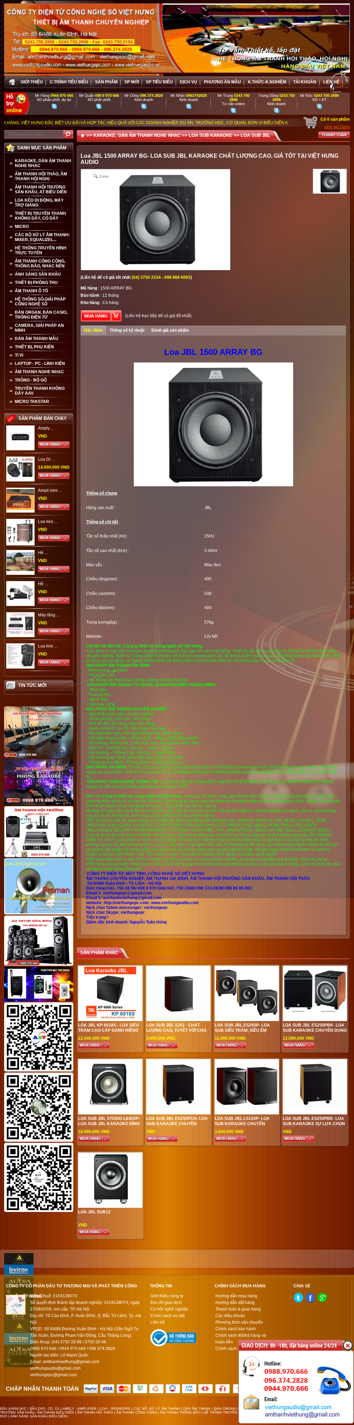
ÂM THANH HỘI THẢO (95, 1412)
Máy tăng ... (48, 615)
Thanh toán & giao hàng (238, 1309)
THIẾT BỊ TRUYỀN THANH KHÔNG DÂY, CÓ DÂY (40, 216)
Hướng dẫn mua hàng (236, 1296)
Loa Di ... (46, 459)
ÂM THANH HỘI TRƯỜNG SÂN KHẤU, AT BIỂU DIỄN (41, 189)
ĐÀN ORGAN (224, 1408)
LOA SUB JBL (255, 135)
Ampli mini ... (50, 490)
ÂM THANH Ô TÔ (31, 290)
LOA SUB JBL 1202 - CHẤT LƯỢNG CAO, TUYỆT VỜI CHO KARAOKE (176, 1030)
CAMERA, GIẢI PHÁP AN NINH (39, 328)
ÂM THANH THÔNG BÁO (180, 1412)
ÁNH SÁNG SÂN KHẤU (38, 274)
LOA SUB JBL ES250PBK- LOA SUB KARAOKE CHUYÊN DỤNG (315, 1028)
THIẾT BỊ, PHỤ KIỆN (34, 346)
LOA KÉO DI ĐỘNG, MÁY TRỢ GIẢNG (39, 203)
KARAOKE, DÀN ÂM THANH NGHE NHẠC (43, 163)
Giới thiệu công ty (166, 1296)
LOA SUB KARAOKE (210, 135)
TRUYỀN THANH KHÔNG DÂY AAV (40, 391)
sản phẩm (106, 82)
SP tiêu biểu (159, 82)
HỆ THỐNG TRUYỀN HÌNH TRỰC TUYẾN (40, 250)
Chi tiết (210, 636)
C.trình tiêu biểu (69, 82)
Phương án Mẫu (222, 82)
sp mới (131, 82)
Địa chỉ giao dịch (166, 1302)
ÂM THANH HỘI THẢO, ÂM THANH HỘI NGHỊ (41, 176)
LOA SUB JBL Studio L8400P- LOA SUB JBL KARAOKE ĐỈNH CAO (109, 1123)
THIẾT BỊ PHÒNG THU (36, 282)
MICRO (22, 226)
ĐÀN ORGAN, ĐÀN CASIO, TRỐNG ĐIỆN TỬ (41, 315)
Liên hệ (331, 82)
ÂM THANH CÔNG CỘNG (136, 1412)
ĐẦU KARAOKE (13, 1408)
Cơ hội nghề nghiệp (169, 1309)
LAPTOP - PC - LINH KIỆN (40, 363)
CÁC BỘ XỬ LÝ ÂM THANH (157, 1408)
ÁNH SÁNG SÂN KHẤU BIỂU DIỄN (38, 1416)
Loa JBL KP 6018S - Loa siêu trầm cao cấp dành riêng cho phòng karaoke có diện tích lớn (108, 1033)
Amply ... (46, 428)
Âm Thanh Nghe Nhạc (39, 371)
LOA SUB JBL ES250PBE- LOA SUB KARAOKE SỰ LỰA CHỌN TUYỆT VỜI (314, 1123)
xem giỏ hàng (337, 127)
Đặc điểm (93, 330)
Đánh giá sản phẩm (170, 330)
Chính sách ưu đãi (167, 1315)
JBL (208, 507)
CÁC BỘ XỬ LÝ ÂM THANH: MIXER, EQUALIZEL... (42, 237)
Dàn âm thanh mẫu (36, 338)
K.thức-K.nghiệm (267, 82)
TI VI (19, 355)
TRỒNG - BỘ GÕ (31, 380)
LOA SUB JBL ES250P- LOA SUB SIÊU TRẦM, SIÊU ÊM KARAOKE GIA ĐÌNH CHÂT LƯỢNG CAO (242, 1033)
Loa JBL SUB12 (94, 1212)
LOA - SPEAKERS (115, 1408)
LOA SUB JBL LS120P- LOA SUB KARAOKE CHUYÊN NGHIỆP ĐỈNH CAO (242, 1123)
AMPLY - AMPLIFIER (79, 1408)
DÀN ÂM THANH (196, 1408)
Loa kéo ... (47, 521)
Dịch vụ (188, 82)
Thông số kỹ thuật (127, 330)
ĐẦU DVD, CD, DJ (44, 1408)
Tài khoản (304, 82)
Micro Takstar (32, 401)
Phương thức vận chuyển (239, 1322)
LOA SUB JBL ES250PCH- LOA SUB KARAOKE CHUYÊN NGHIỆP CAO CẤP (177, 1123)
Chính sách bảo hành (235, 1328)
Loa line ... (47, 646)
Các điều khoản (230, 1315)
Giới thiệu (32, 82)
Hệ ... (43, 552)
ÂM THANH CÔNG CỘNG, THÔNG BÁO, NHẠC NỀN (40, 263)
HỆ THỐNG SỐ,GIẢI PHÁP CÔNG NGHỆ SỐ (40, 301)
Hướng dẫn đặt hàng (235, 1302)
